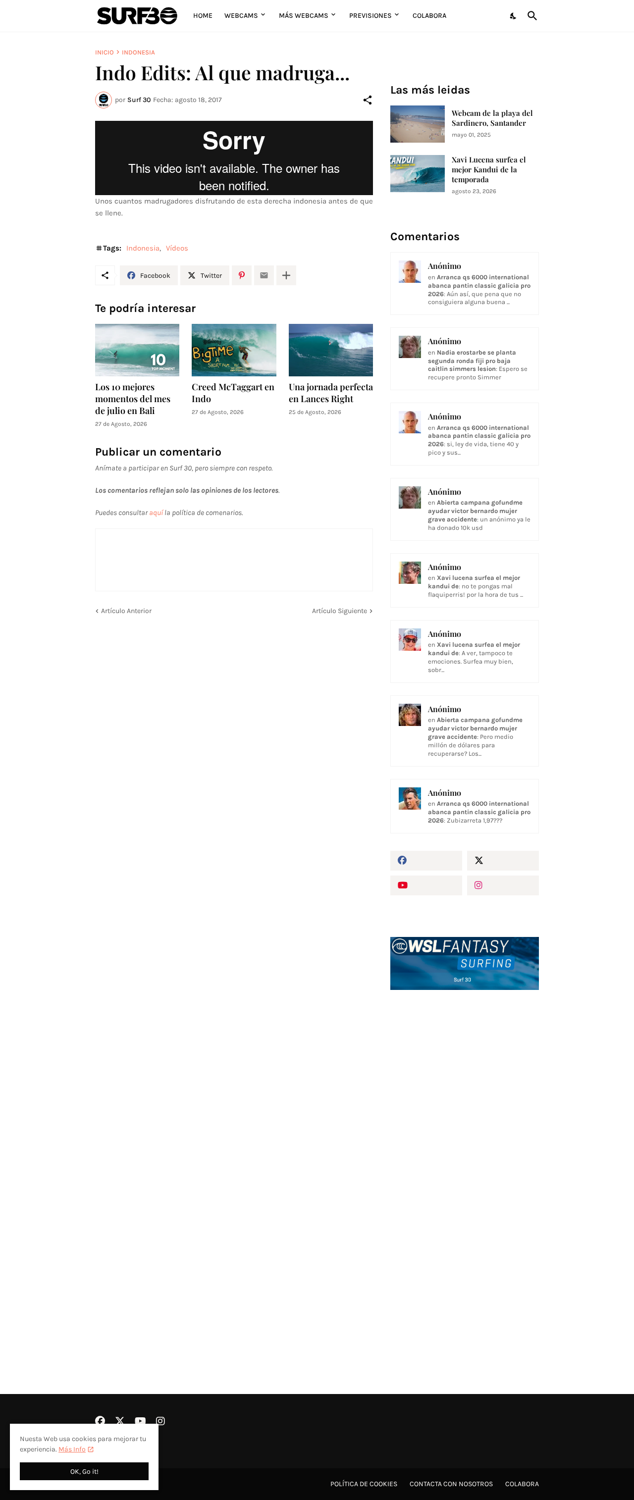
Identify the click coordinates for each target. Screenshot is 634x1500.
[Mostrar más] (286, 275)
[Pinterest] (242, 275)
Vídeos (177, 248)
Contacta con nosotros (451, 1484)
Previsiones (370, 15)
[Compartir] (367, 100)
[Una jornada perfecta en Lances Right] (331, 350)
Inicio (104, 52)
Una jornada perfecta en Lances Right (331, 393)
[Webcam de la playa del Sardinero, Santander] (417, 124)
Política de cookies (363, 1484)
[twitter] (503, 861)
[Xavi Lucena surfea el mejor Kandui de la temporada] (417, 173)
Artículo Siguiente (339, 611)
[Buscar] (530, 15)
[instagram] (503, 885)
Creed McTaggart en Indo (233, 393)
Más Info (72, 1449)
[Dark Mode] (513, 15)
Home (202, 15)
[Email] (264, 275)
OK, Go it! (84, 1471)
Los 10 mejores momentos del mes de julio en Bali (132, 398)
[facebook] (426, 861)
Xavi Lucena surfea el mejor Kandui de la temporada (489, 169)
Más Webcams (303, 15)
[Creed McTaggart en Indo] (234, 350)
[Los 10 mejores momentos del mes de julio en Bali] (137, 350)
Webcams (241, 15)
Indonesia (138, 52)
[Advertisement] (464, 1165)
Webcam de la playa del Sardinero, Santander (492, 118)
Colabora (429, 15)
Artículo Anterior (126, 611)
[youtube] (426, 885)
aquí (156, 512)
